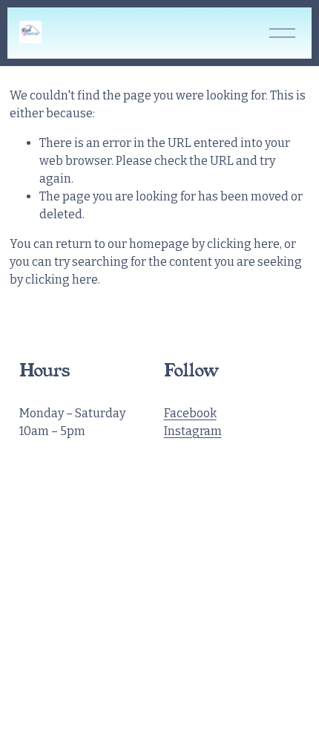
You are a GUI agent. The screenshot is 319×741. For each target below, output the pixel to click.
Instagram (193, 431)
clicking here (243, 244)
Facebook (190, 413)
